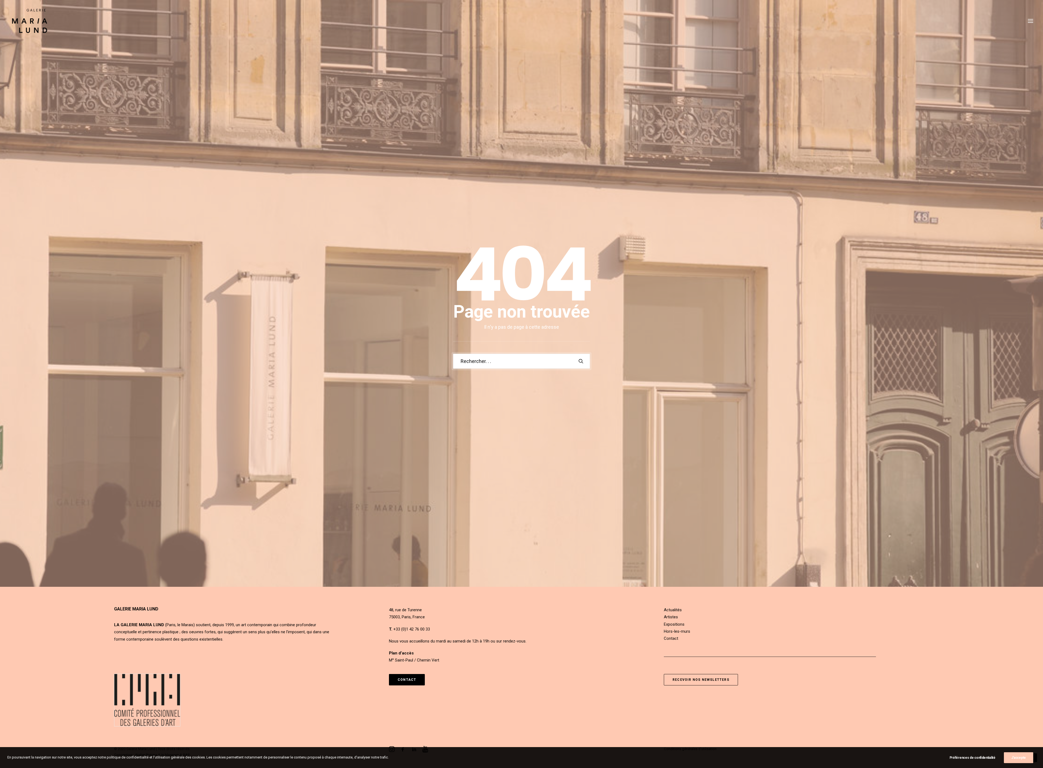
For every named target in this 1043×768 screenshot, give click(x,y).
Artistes (671, 617)
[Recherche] (521, 361)
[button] (1030, 21)
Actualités (673, 609)
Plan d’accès (401, 653)
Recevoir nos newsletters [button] (701, 680)
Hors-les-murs (677, 631)
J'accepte (1018, 758)
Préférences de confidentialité (972, 758)
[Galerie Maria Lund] (29, 21)
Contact (671, 638)
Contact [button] (407, 680)
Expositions (674, 624)
